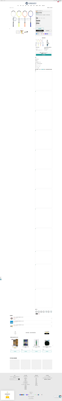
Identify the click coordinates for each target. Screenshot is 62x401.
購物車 (60, 0)
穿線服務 (42, 69)
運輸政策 (26, 387)
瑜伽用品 (36, 383)
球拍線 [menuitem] (31, 5)
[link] (39, 43)
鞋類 (36, 380)
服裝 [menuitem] (23, 5)
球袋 (36, 381)
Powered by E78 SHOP (31, 398)
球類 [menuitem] (20, 5)
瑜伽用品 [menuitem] (37, 5)
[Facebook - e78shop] (48, 7)
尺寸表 (25, 383)
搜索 (25, 379)
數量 (36, 24)
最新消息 (26, 380)
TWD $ (4, 0)
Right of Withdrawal (25, 381)
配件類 (36, 384)
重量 (36, 19)
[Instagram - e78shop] (49, 7)
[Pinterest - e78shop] (50, 7)
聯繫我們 (49, 376)
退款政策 (26, 388)
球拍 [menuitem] (18, 5)
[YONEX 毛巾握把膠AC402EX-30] (47, 342)
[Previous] (10, 28)
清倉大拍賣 (36, 385)
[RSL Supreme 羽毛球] (15, 342)
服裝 (36, 379)
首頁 (10, 7)
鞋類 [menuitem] (25, 5)
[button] (31, 318)
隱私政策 (26, 389)
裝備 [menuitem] (33, 5)
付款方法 (26, 385)
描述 (35, 57)
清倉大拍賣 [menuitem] (43, 5)
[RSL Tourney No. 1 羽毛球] (36, 342)
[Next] (34, 28)
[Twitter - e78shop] (47, 7)
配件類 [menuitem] (39, 5)
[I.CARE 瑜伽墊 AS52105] (25, 342)
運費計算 (36, 309)
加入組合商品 (43, 54)
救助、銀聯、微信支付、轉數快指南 (26, 384)
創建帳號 (56, 0)
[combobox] (39, 50)
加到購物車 (15, 351)
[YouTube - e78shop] (49, 379)
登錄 (54, 0)
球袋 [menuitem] (28, 5)
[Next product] (52, 345)
